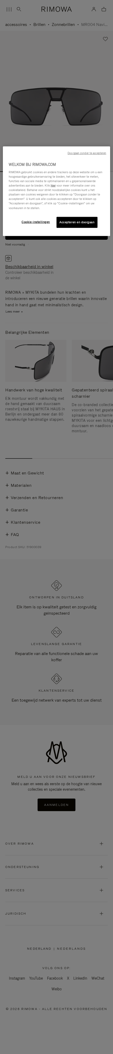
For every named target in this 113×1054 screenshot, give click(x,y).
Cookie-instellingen (36, 222)
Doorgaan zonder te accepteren (87, 153)
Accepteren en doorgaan (77, 222)
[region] (56, 191)
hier (53, 185)
